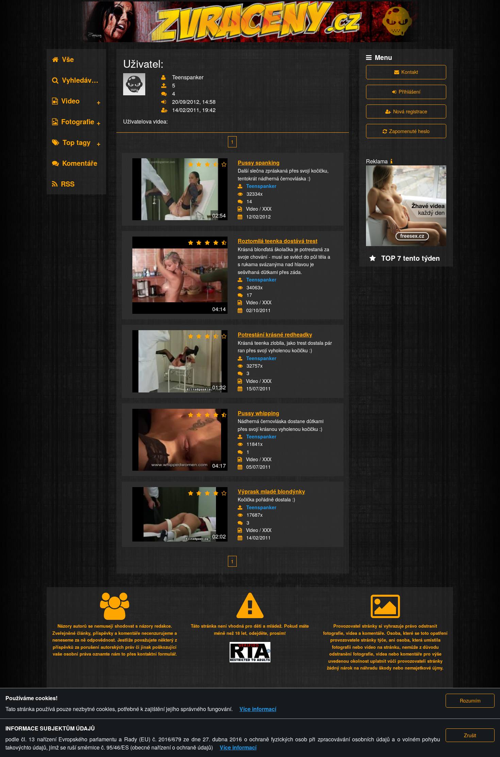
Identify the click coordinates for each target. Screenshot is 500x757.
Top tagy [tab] (76, 142)
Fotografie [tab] (77, 121)
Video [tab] (70, 101)
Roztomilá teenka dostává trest (277, 241)
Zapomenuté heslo (409, 130)
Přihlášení (409, 91)
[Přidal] (240, 186)
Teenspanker (261, 185)
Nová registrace (410, 111)
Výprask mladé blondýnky (271, 491)
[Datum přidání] (240, 216)
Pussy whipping (258, 413)
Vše (68, 59)
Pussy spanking (259, 162)
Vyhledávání (81, 80)
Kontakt (409, 71)
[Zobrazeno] (240, 194)
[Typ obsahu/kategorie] (240, 209)
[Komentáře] (240, 201)
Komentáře (79, 163)
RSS (67, 184)
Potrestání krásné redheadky (275, 334)
